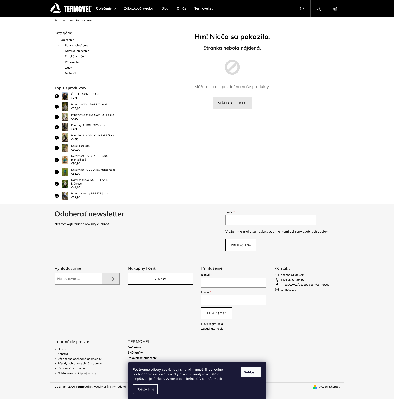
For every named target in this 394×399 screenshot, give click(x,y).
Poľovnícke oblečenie (142, 358)
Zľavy (68, 67)
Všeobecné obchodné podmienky (79, 359)
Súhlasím (251, 372)
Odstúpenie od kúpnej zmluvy (77, 373)
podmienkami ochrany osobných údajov (298, 231)
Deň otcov (135, 347)
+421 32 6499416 (292, 280)
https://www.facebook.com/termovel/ (305, 284)
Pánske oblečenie (76, 45)
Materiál (70, 73)
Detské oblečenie (76, 56)
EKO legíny (135, 352)
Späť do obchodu (232, 103)
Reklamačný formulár (72, 368)
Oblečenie (67, 40)
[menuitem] (106, 8)
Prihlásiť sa (241, 245)
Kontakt (63, 354)
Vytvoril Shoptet (329, 386)
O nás (62, 349)
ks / (160, 278)
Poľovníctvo (72, 62)
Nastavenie (145, 389)
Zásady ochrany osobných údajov (80, 363)
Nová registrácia (212, 324)
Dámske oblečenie (77, 51)
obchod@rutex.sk (292, 275)
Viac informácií (210, 378)
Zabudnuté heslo (212, 328)
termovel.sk (288, 289)
